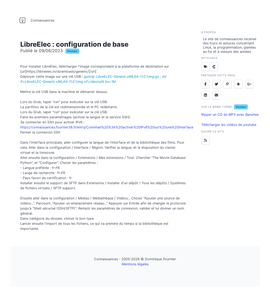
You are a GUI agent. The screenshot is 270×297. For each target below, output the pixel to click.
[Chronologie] (213, 67)
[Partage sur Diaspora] (238, 84)
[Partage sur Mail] (216, 95)
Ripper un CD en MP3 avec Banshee (230, 114)
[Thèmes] (205, 67)
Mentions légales (135, 264)
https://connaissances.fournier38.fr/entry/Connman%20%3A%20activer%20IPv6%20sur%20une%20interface (106, 127)
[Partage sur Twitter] (216, 84)
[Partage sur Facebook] (205, 84)
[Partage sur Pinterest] (227, 84)
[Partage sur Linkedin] (205, 95)
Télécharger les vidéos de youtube (228, 125)
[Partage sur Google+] (249, 84)
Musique (72, 51)
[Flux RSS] (205, 140)
